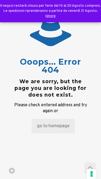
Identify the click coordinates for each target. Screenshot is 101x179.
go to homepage (53, 126)
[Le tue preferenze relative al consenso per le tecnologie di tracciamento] (91, 174)
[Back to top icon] (90, 168)
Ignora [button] (50, 16)
